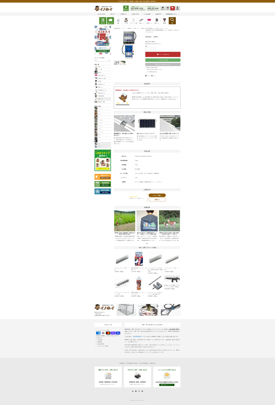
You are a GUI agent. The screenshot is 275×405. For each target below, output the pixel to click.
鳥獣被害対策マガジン (171, 14)
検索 (172, 23)
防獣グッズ (149, 23)
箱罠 (118, 23)
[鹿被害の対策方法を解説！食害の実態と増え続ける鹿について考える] (169, 220)
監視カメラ (157, 23)
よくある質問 (147, 14)
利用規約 (122, 363)
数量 (146, 46)
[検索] (109, 60)
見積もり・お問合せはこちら (163, 64)
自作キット (141, 23)
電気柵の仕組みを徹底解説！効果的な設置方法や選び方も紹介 (125, 233)
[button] (146, 243)
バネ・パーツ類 (133, 23)
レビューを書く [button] (157, 195)
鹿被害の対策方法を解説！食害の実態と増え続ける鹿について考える (169, 233)
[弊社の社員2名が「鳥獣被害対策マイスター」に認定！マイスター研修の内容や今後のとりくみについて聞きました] (147, 220)
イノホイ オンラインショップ (139, 400)
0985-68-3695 (137, 382)
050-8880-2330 (108, 382)
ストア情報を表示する (152, 71)
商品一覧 (103, 23)
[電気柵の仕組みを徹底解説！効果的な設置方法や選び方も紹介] (124, 220)
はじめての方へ (102, 14)
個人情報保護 (144, 363)
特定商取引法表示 (132, 363)
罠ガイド (113, 14)
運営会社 (152, 363)
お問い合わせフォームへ (166, 384)
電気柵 (164, 23)
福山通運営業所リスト (139, 336)
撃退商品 (130, 28)
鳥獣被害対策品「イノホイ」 (120, 28)
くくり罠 (126, 23)
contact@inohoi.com (166, 382)
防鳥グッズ (136, 28)
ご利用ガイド (123, 14)
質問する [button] (157, 199)
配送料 (146, 43)
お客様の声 (158, 14)
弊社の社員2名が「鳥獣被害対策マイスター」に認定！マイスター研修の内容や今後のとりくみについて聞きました (147, 234)
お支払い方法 (135, 14)
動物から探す (110, 23)
